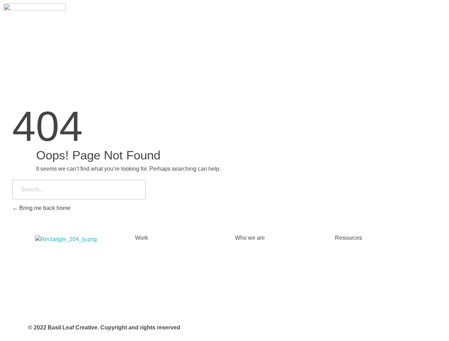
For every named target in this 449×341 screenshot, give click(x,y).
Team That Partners (259, 299)
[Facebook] (63, 259)
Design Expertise (156, 257)
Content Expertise (157, 285)
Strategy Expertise (158, 271)
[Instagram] (44, 259)
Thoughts (346, 257)
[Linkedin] (82, 259)
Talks (341, 271)
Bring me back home (44, 208)
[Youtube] (100, 259)
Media (342, 285)
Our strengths (251, 257)
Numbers (246, 285)
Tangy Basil (349, 299)
